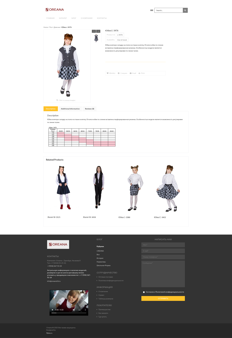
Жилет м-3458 (89, 217)
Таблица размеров (105, 299)
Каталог (63, 18)
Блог (74, 18)
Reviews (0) (89, 109)
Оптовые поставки (105, 277)
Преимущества (104, 309)
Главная (50, 18)
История (100, 258)
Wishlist (112, 73)
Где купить (102, 317)
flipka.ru (49, 333)
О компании (86, 18)
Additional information (70, 109)
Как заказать (103, 313)
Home (46, 27)
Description (50, 109)
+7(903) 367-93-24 (54, 266)
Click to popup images (67, 100)
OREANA (100, 251)
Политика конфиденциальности (110, 280)
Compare (123, 73)
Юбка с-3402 (160, 217)
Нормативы (101, 262)
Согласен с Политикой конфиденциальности (165, 292)
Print (143, 73)
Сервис (101, 295)
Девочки (57, 27)
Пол (50, 27)
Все (98, 254)
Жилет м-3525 (53, 217)
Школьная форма (103, 265)
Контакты (102, 18)
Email (134, 73)
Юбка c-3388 (124, 217)
